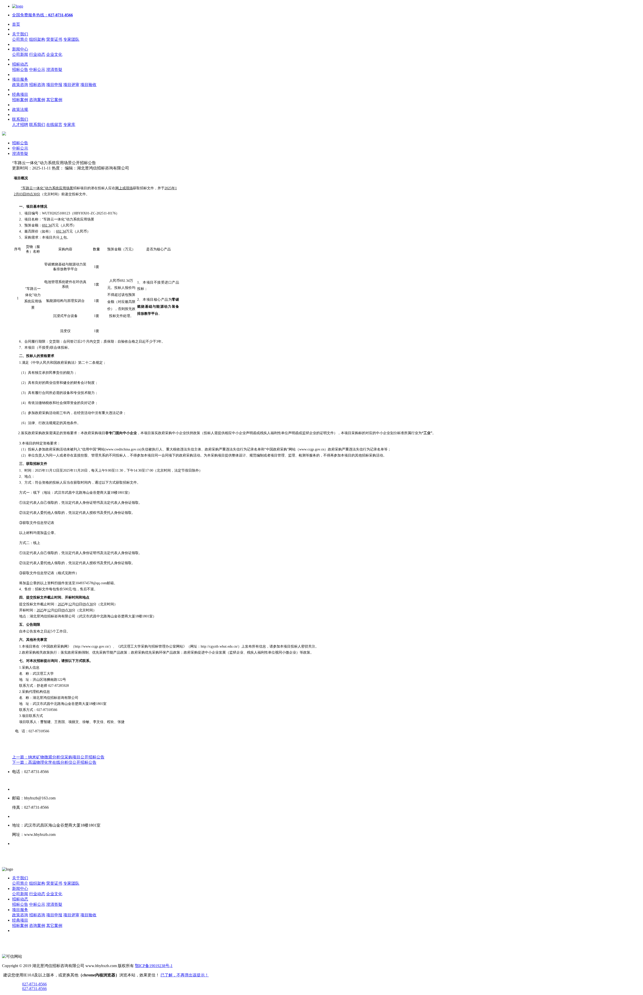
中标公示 (20, 148)
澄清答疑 (20, 153)
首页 (16, 24)
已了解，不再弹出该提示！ (184, 975)
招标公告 (20, 143)
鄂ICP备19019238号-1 (154, 966)
